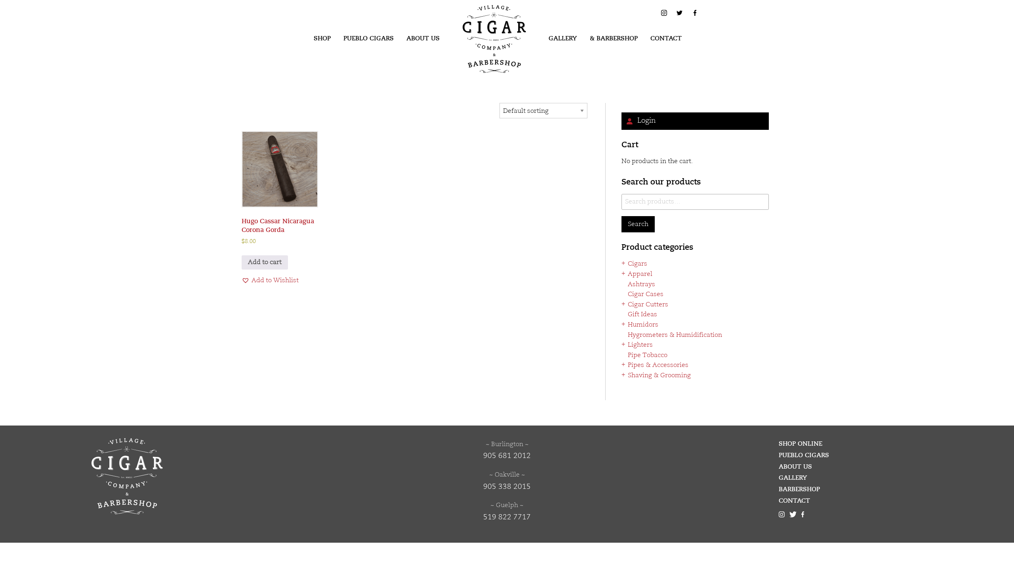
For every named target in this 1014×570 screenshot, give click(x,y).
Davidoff (647, 537)
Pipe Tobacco (647, 355)
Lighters (640, 345)
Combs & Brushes (661, 406)
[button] (270, 281)
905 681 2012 (507, 456)
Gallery (563, 38)
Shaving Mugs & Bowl (667, 457)
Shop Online (800, 444)
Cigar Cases (645, 294)
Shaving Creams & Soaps (672, 446)
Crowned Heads (658, 497)
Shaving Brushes (659, 436)
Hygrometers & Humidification (675, 335)
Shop (322, 38)
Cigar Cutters (648, 305)
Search (638, 224)
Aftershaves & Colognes (670, 386)
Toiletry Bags (654, 477)
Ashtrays (641, 284)
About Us (423, 38)
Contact (666, 38)
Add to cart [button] (265, 262)
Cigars (637, 264)
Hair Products (654, 416)
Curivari (646, 517)
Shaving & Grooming (659, 375)
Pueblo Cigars (368, 38)
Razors (644, 426)
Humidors (643, 325)
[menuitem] (322, 39)
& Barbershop (614, 38)
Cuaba (643, 507)
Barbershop (799, 489)
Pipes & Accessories (658, 365)
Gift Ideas (642, 315)
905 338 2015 (507, 487)
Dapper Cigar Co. (660, 527)
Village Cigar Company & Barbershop (482, 17)
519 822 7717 (507, 517)
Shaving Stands (657, 467)
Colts (642, 487)
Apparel (640, 274)
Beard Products (657, 396)
